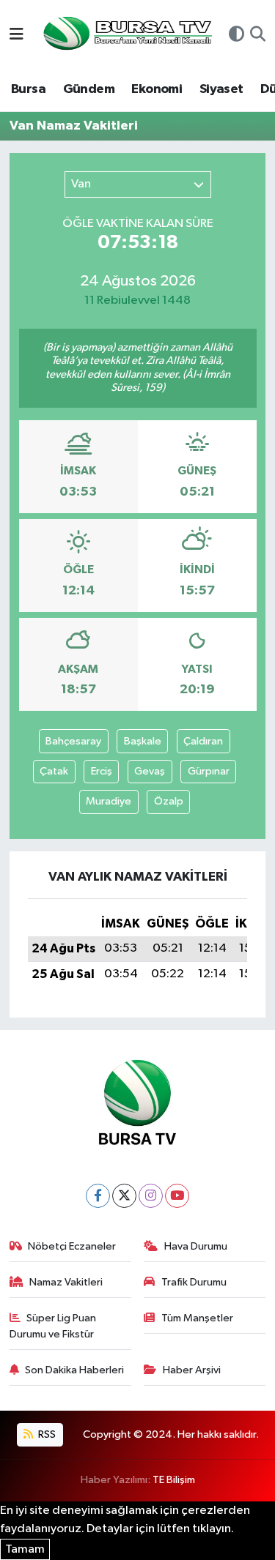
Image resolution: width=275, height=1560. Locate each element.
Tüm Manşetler (197, 1318)
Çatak (54, 771)
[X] (124, 1196)
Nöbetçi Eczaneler (72, 1246)
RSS (46, 1434)
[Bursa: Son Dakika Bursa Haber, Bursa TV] (126, 35)
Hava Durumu (195, 1246)
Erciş (101, 771)
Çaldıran (203, 741)
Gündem (88, 89)
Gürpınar (209, 771)
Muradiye (108, 801)
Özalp (168, 801)
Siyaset (221, 89)
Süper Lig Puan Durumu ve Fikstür (53, 1326)
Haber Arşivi (192, 1370)
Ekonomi (156, 89)
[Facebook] (98, 1196)
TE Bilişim (174, 1479)
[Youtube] (177, 1196)
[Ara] (257, 35)
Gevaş (149, 771)
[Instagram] (151, 1196)
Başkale (142, 741)
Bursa (28, 89)
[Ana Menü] (16, 35)
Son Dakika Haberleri (74, 1370)
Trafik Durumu (194, 1282)
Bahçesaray (73, 741)
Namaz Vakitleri (66, 1282)
